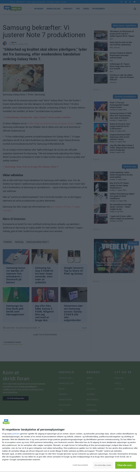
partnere (16, 434)
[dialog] (70, 443)
